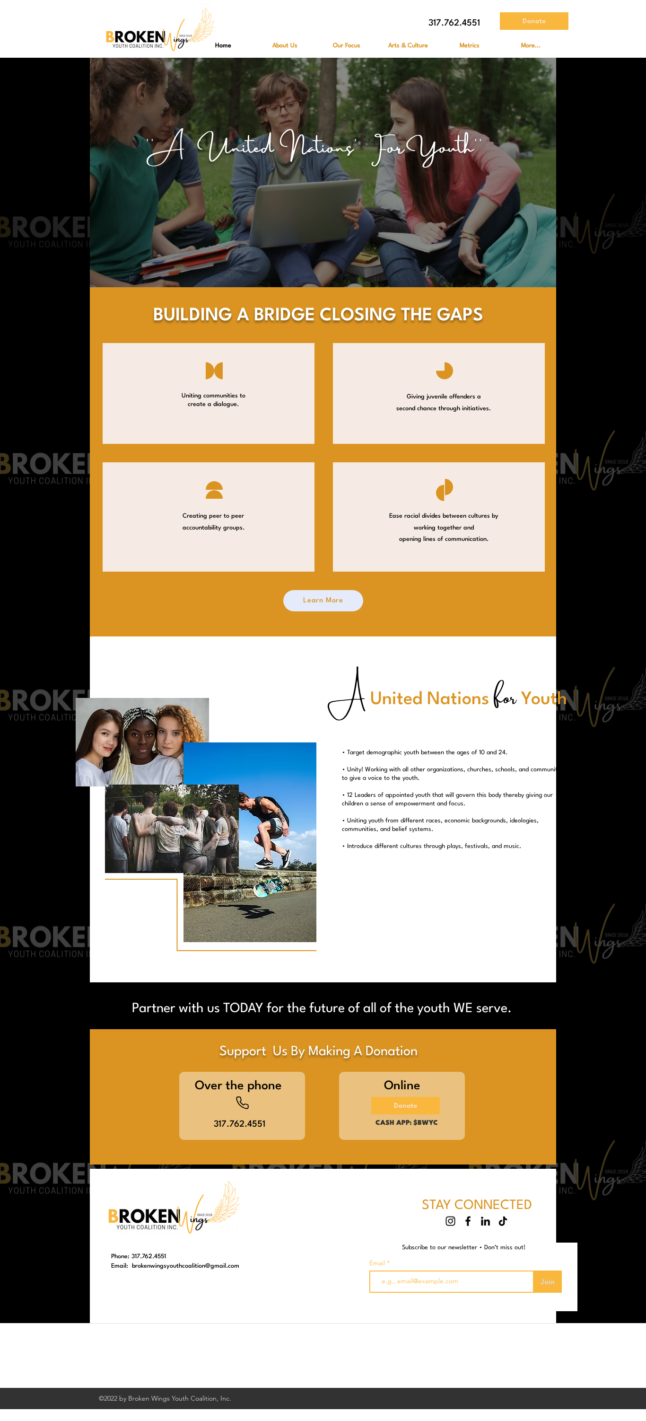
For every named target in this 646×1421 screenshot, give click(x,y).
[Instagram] (450, 1221)
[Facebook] (468, 1221)
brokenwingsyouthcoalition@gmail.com (185, 1266)
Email (378, 1263)
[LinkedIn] (485, 1221)
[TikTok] (503, 1221)
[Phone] (242, 1103)
